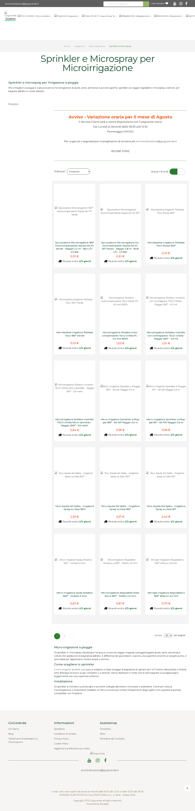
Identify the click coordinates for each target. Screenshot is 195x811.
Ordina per (59, 171)
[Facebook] (186, 2)
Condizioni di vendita (65, 733)
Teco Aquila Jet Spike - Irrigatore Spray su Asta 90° (166, 508)
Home (67, 46)
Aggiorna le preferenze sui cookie (72, 748)
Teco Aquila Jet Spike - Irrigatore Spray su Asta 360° (74, 508)
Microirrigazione (97, 46)
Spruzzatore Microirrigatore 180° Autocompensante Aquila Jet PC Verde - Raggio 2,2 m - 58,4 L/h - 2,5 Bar (74, 247)
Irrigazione (79, 46)
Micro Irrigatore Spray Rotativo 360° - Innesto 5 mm (75, 594)
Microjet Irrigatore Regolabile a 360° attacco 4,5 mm (166, 594)
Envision (104, 804)
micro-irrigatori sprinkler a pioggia (73, 669)
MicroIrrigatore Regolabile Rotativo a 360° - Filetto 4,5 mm (120, 594)
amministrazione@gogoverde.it (22, 3)
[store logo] (11, 14)
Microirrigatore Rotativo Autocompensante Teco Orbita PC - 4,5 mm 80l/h (120, 335)
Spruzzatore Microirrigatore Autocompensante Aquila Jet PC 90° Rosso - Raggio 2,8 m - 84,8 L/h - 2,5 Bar (120, 247)
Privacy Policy (61, 738)
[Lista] (181, 172)
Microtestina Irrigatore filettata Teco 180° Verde (74, 334)
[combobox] (126, 4)
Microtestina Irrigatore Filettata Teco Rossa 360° (165, 244)
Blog (10, 733)
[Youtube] (175, 2)
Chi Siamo (13, 729)
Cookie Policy (61, 743)
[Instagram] (181, 2)
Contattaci (105, 729)
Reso (102, 733)
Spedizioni (59, 729)
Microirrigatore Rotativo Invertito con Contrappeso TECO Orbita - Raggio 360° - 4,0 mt (166, 335)
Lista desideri (158, 3)
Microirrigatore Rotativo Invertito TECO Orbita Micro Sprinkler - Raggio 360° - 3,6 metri (74, 422)
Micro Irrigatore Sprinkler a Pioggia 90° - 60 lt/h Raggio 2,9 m (166, 421)
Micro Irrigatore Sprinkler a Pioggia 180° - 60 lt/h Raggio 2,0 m (120, 421)
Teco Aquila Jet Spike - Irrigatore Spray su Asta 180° (120, 508)
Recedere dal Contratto (112, 738)
